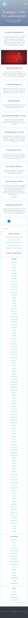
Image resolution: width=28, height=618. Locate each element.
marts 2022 (14, 406)
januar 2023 (14, 379)
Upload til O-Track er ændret (14, 181)
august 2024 (14, 327)
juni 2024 (14, 333)
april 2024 (14, 338)
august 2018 (14, 523)
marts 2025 (14, 308)
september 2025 (14, 292)
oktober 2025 (14, 289)
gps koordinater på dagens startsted (14, 116)
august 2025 (14, 295)
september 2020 (14, 455)
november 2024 (14, 319)
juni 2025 (14, 300)
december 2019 (14, 479)
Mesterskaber (14, 564)
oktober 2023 (14, 354)
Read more (14, 196)
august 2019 (14, 490)
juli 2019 (14, 493)
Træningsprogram (14, 583)
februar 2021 (14, 441)
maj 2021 (14, 433)
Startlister (14, 575)
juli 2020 (14, 460)
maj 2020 (14, 466)
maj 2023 (14, 368)
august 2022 (14, 392)
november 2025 (14, 286)
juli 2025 (14, 297)
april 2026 (14, 273)
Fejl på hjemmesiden (14, 101)
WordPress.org (14, 600)
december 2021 (14, 414)
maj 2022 (14, 401)
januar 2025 (14, 314)
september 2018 (14, 520)
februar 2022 (14, 409)
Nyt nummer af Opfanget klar (14, 32)
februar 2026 (14, 278)
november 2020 (14, 449)
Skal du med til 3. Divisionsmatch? (14, 242)
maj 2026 (14, 270)
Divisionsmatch (14, 548)
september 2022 (14, 390)
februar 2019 (14, 507)
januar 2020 (14, 477)
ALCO (19, 611)
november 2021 (14, 417)
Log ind (14, 591)
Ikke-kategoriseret (14, 550)
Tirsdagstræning (14, 578)
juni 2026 (14, 267)
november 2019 (14, 482)
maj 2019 (14, 498)
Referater (14, 569)
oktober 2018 (14, 517)
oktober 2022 (14, 387)
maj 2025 (14, 303)
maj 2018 (14, 528)
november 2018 (14, 515)
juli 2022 (14, 395)
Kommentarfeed (14, 597)
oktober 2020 (14, 452)
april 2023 (14, 371)
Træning (14, 580)
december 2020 (14, 447)
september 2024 (14, 324)
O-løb (14, 567)
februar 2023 (14, 376)
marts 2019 (14, 504)
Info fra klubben (14, 553)
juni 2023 (14, 365)
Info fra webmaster (14, 556)
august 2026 (14, 262)
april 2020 (14, 468)
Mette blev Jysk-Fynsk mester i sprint (14, 237)
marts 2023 (14, 373)
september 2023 (14, 357)
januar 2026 (14, 281)
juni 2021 (14, 430)
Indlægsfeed (14, 594)
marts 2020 (14, 471)
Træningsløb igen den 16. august (14, 132)
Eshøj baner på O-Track (14, 150)
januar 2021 (14, 444)
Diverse (14, 545)
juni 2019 (14, 496)
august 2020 (14, 458)
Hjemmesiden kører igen (14, 84)
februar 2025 (14, 311)
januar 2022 (14, 411)
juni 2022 (14, 398)
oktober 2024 (14, 322)
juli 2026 (14, 265)
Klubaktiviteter (14, 559)
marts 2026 (14, 276)
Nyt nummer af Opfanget (14, 166)
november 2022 (14, 384)
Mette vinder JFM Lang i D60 (14, 245)
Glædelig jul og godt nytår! (14, 205)
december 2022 (14, 382)
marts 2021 (14, 439)
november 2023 (14, 352)
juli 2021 (14, 428)
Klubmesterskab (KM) (14, 561)
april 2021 (14, 436)
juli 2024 (14, 330)
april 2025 (14, 305)
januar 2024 (14, 346)
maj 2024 (14, 335)
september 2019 (14, 488)
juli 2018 (14, 526)
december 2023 (14, 349)
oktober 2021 (14, 420)
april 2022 (14, 403)
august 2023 (14, 360)
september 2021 (14, 422)
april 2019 (14, 501)
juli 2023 (14, 363)
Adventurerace (14, 539)
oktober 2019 (14, 485)
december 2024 (14, 316)
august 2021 (14, 425)
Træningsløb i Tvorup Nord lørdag (14, 248)
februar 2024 (14, 344)
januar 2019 (14, 509)
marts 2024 (14, 341)
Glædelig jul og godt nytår (14, 68)
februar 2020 (14, 474)
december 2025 (14, 284)
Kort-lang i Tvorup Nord (14, 240)
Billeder (14, 542)
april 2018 (14, 531)
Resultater (14, 572)
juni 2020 (14, 463)
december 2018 (14, 512)
